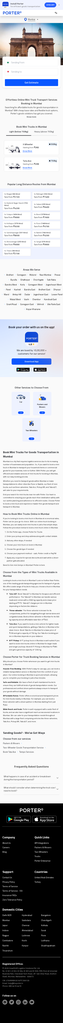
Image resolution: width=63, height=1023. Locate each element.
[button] (31, 19)
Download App (32, 361)
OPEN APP (50, 4)
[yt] (31, 1002)
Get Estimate (31, 82)
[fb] (4, 1002)
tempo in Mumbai (25, 565)
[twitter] (11, 1002)
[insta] (18, 1002)
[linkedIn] (25, 1002)
